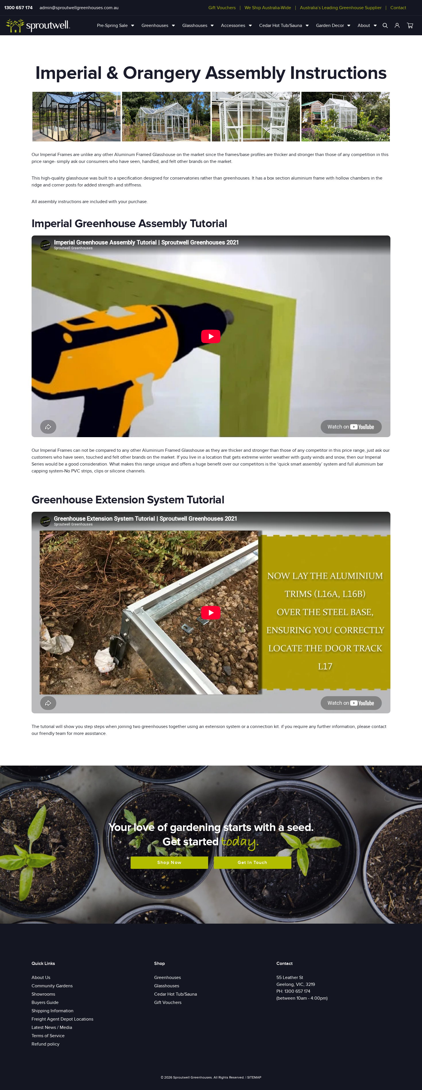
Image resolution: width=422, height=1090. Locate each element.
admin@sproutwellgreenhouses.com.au (79, 8)
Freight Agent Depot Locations (62, 1019)
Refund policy (45, 1044)
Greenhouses (167, 977)
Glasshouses (166, 986)
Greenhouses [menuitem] (155, 25)
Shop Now (169, 862)
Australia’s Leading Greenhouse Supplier (341, 8)
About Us (41, 977)
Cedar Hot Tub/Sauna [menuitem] (280, 25)
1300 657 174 (18, 8)
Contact (398, 8)
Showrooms (43, 994)
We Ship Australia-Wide (268, 8)
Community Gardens (52, 986)
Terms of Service (48, 1036)
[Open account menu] (397, 25)
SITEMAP (254, 1077)
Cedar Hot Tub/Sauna (175, 994)
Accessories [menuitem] (233, 25)
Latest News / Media (52, 1027)
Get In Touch (252, 862)
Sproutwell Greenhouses (192, 1077)
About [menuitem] (364, 25)
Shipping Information (52, 1011)
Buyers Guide (45, 1002)
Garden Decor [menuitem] (330, 25)
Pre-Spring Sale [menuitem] (112, 25)
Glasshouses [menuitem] (194, 25)
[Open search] (385, 25)
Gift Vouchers (222, 8)
